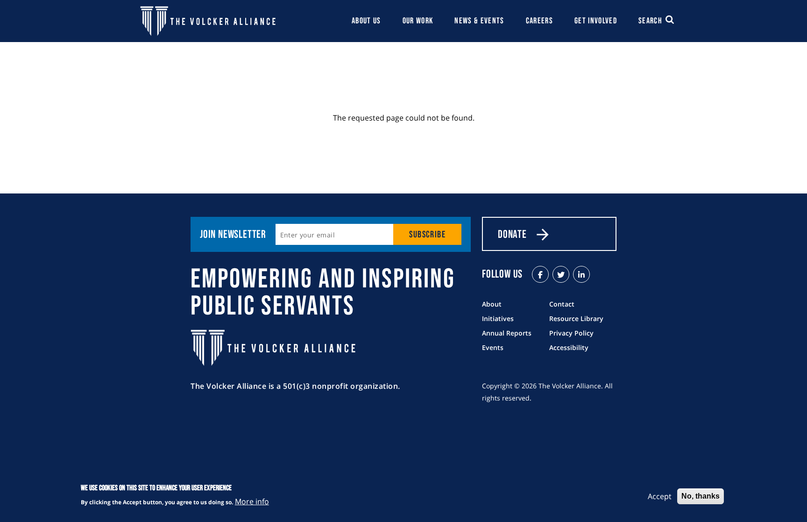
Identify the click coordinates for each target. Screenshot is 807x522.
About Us (366, 21)
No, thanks (700, 496)
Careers (539, 21)
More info (252, 501)
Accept (660, 496)
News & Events (479, 21)
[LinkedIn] (581, 274)
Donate (512, 234)
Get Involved (595, 21)
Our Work (418, 21)
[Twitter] (560, 274)
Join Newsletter (233, 234)
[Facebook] (540, 274)
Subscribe (427, 234)
